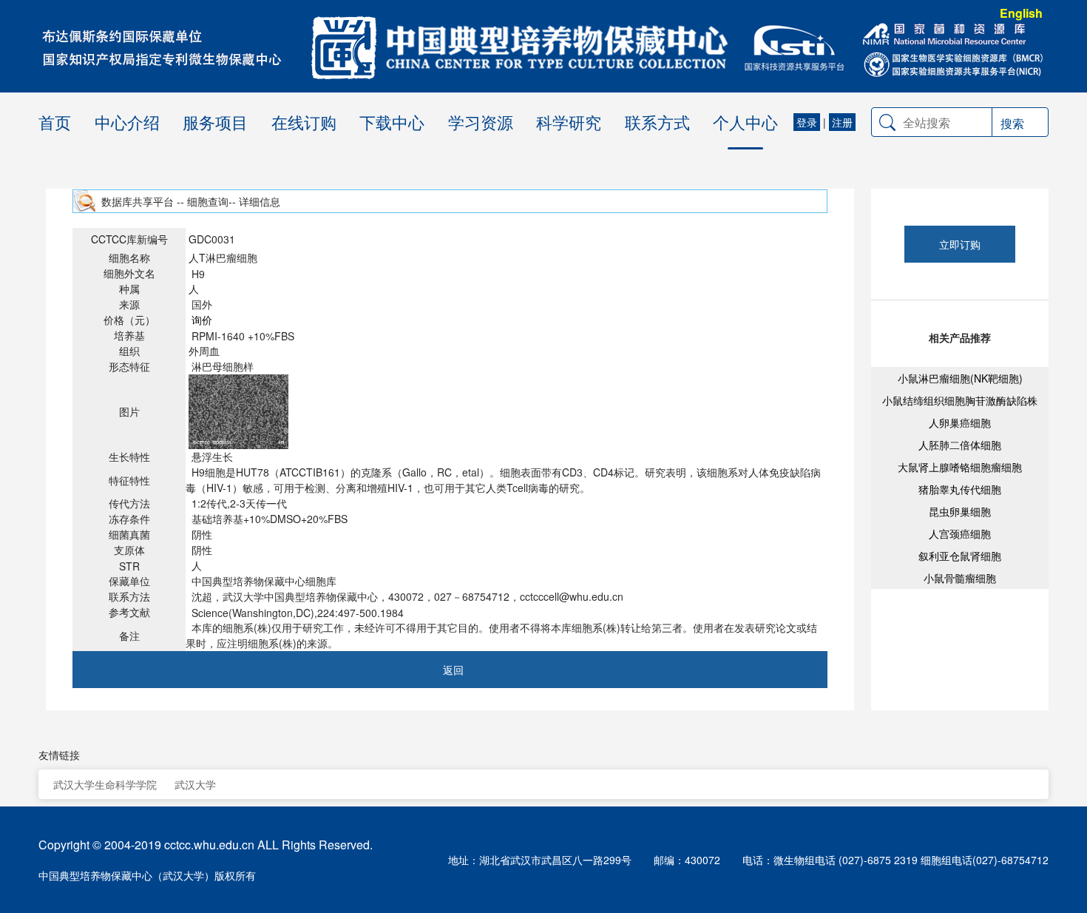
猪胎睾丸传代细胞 (959, 489)
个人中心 (745, 121)
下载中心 (391, 121)
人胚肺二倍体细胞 (959, 444)
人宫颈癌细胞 (960, 533)
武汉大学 (195, 784)
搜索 (1012, 123)
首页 (54, 121)
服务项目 (215, 121)
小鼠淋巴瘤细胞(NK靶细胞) (960, 378)
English (1021, 12)
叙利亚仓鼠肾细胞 (959, 555)
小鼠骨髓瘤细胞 (960, 577)
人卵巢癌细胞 (960, 422)
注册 (842, 122)
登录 (806, 122)
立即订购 (960, 244)
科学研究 (568, 121)
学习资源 (480, 121)
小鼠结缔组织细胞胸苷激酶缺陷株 (959, 400)
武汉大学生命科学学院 (105, 784)
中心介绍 (127, 121)
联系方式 (657, 121)
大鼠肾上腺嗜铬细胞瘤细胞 (960, 466)
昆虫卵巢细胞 (960, 511)
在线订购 (303, 121)
